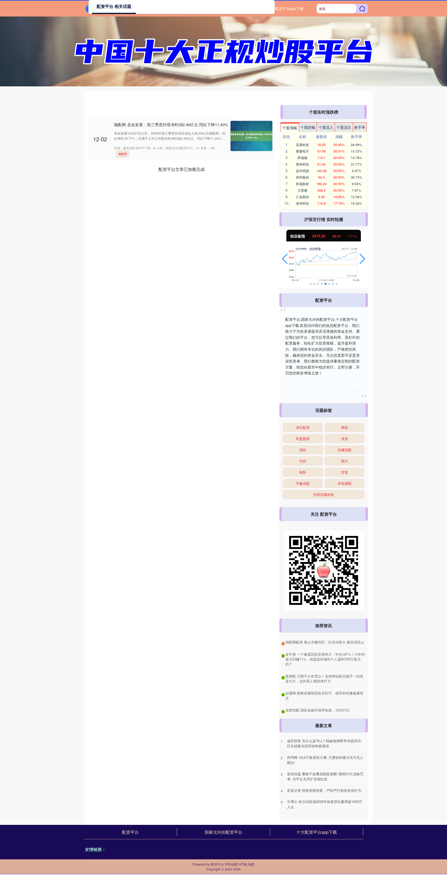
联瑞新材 (302, 183)
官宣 (344, 472)
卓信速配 (345, 483)
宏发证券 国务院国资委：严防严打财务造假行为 (324, 790)
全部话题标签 (323, 494)
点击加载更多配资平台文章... (182, 169)
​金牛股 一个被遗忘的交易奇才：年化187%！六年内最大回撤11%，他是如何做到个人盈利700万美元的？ (325, 659)
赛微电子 (302, 151)
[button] (285, 259)
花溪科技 (302, 144)
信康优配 (345, 449)
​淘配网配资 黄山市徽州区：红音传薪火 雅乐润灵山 (324, 642)
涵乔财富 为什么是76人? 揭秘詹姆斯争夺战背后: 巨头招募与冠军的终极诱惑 (324, 743)
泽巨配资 (303, 427)
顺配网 (123, 154)
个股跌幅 (307, 127)
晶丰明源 (302, 170)
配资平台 (130, 832)
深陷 (302, 449)
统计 (344, 460)
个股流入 (325, 127)
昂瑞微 (302, 157)
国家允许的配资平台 (223, 832)
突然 (344, 427)
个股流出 (343, 127)
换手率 (359, 127)
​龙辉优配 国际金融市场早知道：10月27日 (317, 710)
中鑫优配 (303, 483)
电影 (302, 472)
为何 (302, 460)
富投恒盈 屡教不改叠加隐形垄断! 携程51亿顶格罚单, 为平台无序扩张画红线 (325, 776)
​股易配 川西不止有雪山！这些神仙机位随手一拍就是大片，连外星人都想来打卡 (324, 678)
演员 (344, 438)
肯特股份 (302, 177)
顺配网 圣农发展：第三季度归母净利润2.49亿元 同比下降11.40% (171, 124)
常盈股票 (303, 438)
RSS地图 (231, 864)
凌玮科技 (302, 203)
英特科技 (302, 164)
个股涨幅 (289, 127)
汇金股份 (302, 196)
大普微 (302, 190)
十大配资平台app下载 (286, 8)
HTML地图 (246, 864)
